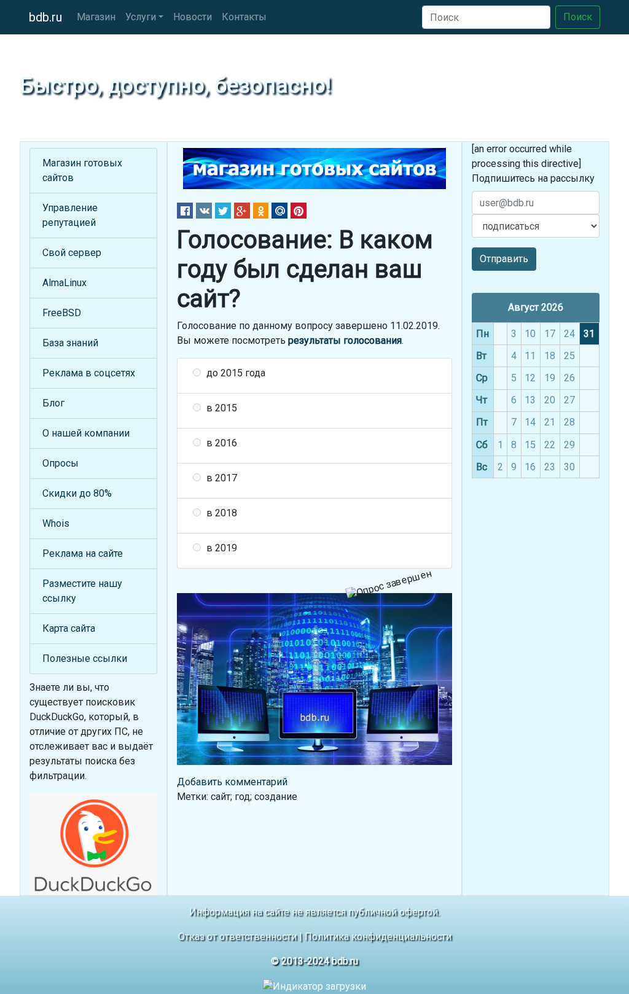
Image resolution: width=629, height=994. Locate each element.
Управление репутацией (70, 215)
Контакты (244, 17)
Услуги (140, 17)
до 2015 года (235, 373)
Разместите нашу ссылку (82, 591)
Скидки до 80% (77, 493)
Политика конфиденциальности (378, 936)
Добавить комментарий (232, 782)
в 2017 (221, 478)
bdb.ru (45, 17)
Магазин (96, 17)
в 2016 (221, 443)
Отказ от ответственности (237, 936)
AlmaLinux (64, 283)
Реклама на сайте (82, 553)
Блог (53, 403)
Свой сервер (71, 252)
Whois (55, 523)
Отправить (504, 259)
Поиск (577, 17)
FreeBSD (61, 313)
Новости (192, 17)
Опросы (60, 463)
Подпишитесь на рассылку (533, 178)
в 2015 (221, 408)
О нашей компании (86, 433)
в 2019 (221, 548)
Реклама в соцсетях (88, 373)
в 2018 (221, 513)
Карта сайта (68, 628)
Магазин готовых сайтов (82, 170)
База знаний (70, 343)
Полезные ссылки (84, 658)
